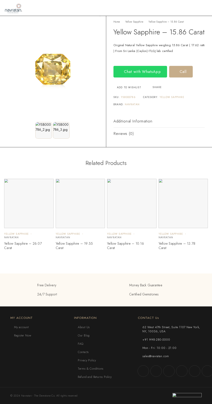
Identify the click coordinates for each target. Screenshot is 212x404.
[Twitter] (169, 371)
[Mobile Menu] (204, 8)
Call (182, 71)
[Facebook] (143, 371)
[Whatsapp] (194, 371)
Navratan (132, 104)
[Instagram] (156, 371)
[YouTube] (181, 371)
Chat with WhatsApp (142, 71)
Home (116, 22)
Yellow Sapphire (134, 22)
